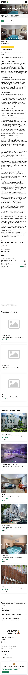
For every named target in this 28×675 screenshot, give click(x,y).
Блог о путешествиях (6, 648)
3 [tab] (9, 38)
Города (3, 641)
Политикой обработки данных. (10, 669)
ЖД (2, 251)
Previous (3, 32)
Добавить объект (7, 657)
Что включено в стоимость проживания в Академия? (11, 619)
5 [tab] (13, 38)
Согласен (5, 672)
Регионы (3, 639)
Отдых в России (5, 15)
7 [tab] (16, 38)
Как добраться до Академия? (11, 614)
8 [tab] (18, 38)
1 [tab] (6, 38)
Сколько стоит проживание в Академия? (11, 609)
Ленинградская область (17, 15)
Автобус (8, 251)
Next (25, 32)
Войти (4, 654)
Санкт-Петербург (5, 16)
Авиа (4, 251)
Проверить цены (7, 47)
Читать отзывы (5, 43)
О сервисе (4, 643)
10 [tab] (21, 38)
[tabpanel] (14, 32)
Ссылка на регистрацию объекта (8, 305)
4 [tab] (11, 38)
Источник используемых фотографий (19, 301)
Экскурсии (3, 255)
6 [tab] (14, 38)
